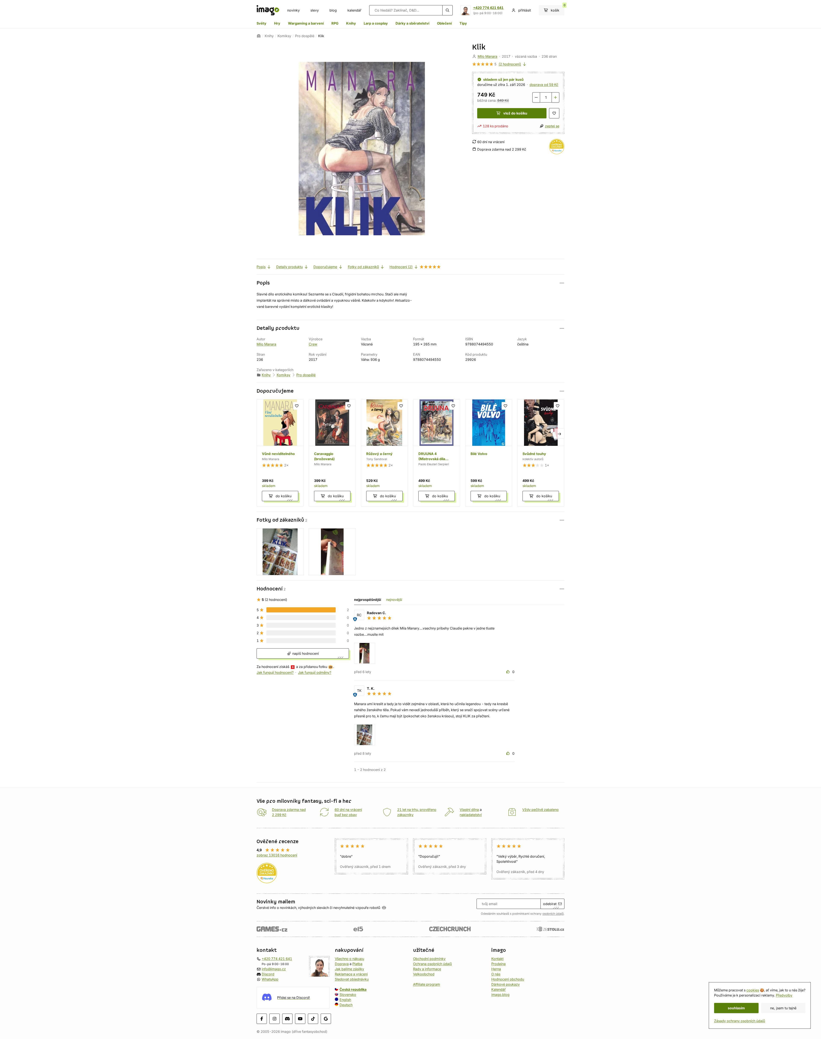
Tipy (463, 23)
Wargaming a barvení (306, 23)
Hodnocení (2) (401, 267)
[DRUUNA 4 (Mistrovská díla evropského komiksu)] (436, 452)
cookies (752, 990)
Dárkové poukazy (505, 984)
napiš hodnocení (305, 653)
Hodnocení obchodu (507, 979)
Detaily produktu (289, 267)
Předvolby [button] (784, 995)
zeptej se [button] (552, 126)
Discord (268, 974)
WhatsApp (270, 979)
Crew (313, 344)
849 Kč (503, 100)
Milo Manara (487, 56)
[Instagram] (274, 1018)
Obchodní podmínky (429, 959)
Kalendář (498, 989)
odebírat (550, 904)
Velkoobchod (423, 974)
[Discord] (287, 1018)
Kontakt (497, 959)
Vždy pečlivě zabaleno (540, 809)
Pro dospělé (304, 36)
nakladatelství (471, 815)
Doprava (342, 964)
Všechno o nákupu (349, 959)
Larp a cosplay (376, 23)
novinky (293, 10)
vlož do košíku (515, 113)
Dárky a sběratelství (412, 23)
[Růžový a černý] (384, 452)
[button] (410, 283)
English (345, 1000)
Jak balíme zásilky (349, 969)
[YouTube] (300, 1018)
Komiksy (284, 36)
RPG (334, 23)
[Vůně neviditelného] (280, 452)
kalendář (354, 10)
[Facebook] (262, 1018)
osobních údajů (553, 913)
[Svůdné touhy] (540, 452)
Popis (261, 267)
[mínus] (536, 97)
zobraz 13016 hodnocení (277, 855)
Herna (496, 969)
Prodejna (498, 964)
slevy (314, 10)
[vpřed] (559, 434)
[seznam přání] (554, 113)
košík (557, 8)
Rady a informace (427, 969)
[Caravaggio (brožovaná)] (332, 452)
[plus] (555, 97)
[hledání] (447, 10)
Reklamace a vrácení (351, 974)
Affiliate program (426, 984)
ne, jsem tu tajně (783, 1008)
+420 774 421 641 (488, 8)
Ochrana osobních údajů (432, 964)
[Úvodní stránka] (259, 35)
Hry (277, 23)
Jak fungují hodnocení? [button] (275, 672)
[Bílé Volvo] (488, 452)
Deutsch (346, 1005)
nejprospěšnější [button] (367, 599)
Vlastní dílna (469, 809)
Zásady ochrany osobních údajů (739, 1021)
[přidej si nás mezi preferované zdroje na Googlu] (326, 1018)
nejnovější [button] (394, 599)
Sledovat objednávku (352, 979)
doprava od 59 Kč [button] (544, 84)
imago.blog (500, 994)
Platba (357, 964)
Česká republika (353, 989)
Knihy (351, 23)
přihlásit (524, 10)
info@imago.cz (274, 969)
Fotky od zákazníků (363, 267)
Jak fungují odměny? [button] (314, 672)
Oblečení (444, 23)
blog (333, 10)
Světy (261, 23)
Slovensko (348, 994)
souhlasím (736, 1008)
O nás (495, 974)
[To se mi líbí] (508, 672)
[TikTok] (313, 1018)
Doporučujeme (325, 267)
